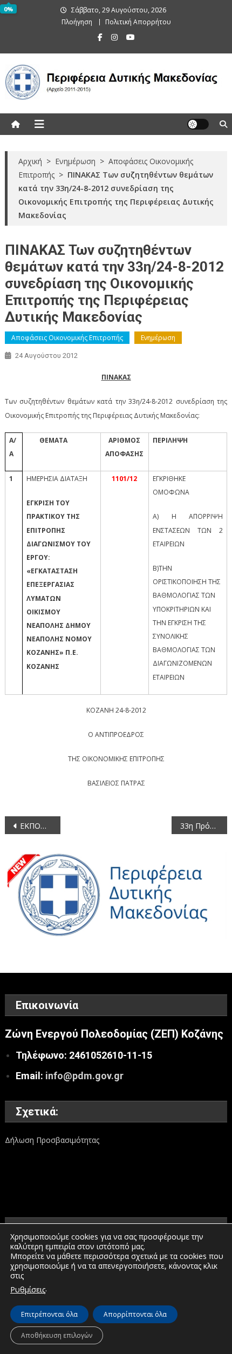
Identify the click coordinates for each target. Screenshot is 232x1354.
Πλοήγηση (77, 21)
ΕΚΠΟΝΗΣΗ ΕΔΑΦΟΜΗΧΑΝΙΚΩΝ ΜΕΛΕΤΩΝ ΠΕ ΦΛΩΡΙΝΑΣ (40, 826)
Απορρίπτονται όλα (135, 1314)
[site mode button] (198, 124)
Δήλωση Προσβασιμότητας (52, 1140)
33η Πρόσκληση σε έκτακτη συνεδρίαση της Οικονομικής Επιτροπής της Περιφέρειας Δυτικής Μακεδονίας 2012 (203, 826)
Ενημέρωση (158, 337)
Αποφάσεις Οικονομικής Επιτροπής (67, 337)
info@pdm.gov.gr (84, 1075)
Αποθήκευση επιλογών (56, 1335)
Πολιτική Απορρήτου (138, 21)
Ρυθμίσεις (27, 1289)
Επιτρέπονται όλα (49, 1314)
